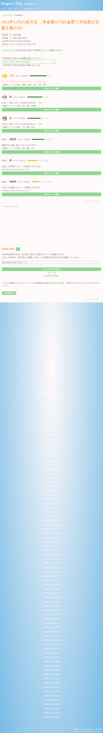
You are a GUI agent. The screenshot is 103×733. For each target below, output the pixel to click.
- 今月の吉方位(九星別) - (51, 348)
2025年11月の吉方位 (51, 683)
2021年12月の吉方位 (51, 482)
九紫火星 (51, 386)
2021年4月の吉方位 (51, 448)
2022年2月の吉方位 (51, 491)
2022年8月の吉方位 (51, 516)
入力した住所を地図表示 (52, 269)
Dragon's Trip (19, 3)
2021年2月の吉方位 (51, 439)
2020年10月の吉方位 (51, 422)
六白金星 (51, 373)
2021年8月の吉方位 (51, 465)
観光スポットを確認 (51, 88)
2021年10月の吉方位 (51, 473)
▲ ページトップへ (92, 201)
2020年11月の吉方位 (51, 426)
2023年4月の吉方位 (51, 550)
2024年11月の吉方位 (51, 632)
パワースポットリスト (51, 398)
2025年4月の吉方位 (51, 653)
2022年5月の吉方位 (51, 503)
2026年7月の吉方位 (51, 717)
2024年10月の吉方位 (51, 627)
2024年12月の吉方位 (51, 636)
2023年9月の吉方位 (51, 572)
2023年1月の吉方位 (51, 538)
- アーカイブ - (51, 414)
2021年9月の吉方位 (51, 469)
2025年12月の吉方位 (51, 687)
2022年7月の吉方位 (51, 512)
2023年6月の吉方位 (51, 559)
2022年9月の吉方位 (51, 520)
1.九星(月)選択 (7, 15)
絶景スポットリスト (51, 402)
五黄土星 (51, 369)
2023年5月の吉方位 (51, 555)
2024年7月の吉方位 (51, 614)
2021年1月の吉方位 (51, 435)
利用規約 (76, 729)
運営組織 (99, 729)
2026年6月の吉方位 (51, 713)
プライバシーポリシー (88, 729)
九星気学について (31, 9)
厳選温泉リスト (51, 406)
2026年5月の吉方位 (51, 708)
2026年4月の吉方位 (51, 704)
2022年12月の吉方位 (51, 533)
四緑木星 (51, 365)
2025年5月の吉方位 (51, 657)
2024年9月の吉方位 (51, 623)
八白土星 (51, 382)
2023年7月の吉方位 (51, 563)
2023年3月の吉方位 (51, 546)
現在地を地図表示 (51, 275)
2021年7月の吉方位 (51, 461)
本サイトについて (15, 9)
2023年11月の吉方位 (51, 580)
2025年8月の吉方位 (51, 670)
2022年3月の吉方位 (51, 495)
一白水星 (51, 352)
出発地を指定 (8, 50)
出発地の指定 (10, 249)
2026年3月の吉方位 (51, 700)
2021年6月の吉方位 (51, 456)
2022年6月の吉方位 (51, 508)
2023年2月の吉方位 (51, 542)
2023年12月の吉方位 (51, 585)
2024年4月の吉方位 (51, 602)
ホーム (4, 9)
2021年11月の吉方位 (51, 478)
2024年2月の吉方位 (51, 593)
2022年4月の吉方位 (51, 499)
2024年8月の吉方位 (51, 619)
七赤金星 (51, 378)
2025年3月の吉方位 (51, 649)
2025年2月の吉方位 (51, 644)
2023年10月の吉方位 (51, 576)
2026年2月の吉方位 (51, 696)
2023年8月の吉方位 (51, 567)
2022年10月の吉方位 (51, 525)
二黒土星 (51, 356)
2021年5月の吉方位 (51, 452)
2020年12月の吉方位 (51, 431)
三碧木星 (51, 361)
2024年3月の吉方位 (51, 597)
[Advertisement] (51, 225)
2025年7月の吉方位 (51, 666)
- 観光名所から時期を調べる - (51, 394)
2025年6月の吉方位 (51, 661)
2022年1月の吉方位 (51, 486)
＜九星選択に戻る (9, 293)
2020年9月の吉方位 (51, 418)
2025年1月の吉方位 (51, 640)
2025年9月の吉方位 (51, 674)
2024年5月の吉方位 (51, 606)
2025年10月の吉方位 (51, 679)
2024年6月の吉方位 (51, 610)
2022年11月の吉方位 (51, 529)
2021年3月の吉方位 (51, 444)
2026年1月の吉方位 (51, 691)
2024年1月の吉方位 (51, 589)
